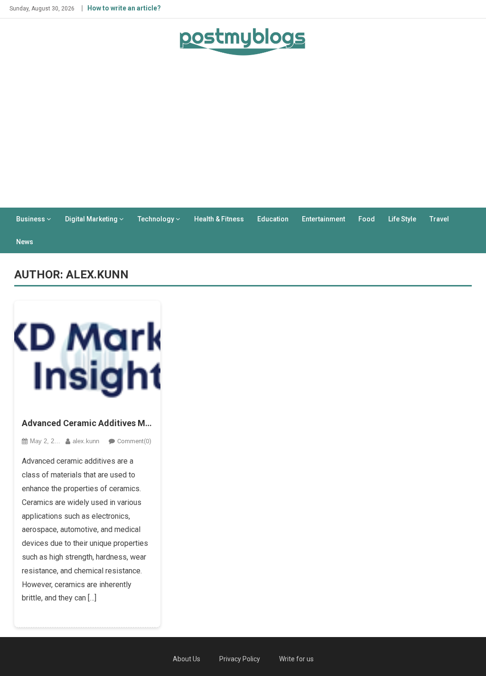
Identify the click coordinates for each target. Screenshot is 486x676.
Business (30, 219)
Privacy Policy (239, 659)
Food (366, 219)
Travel (439, 219)
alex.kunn (86, 441)
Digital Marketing (91, 219)
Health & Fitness (219, 219)
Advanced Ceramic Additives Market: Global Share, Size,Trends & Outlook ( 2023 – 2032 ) (87, 423)
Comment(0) (134, 441)
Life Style (402, 219)
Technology (156, 219)
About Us (186, 659)
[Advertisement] (243, 136)
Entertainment (323, 219)
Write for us (296, 659)
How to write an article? (124, 8)
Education (273, 219)
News (24, 242)
